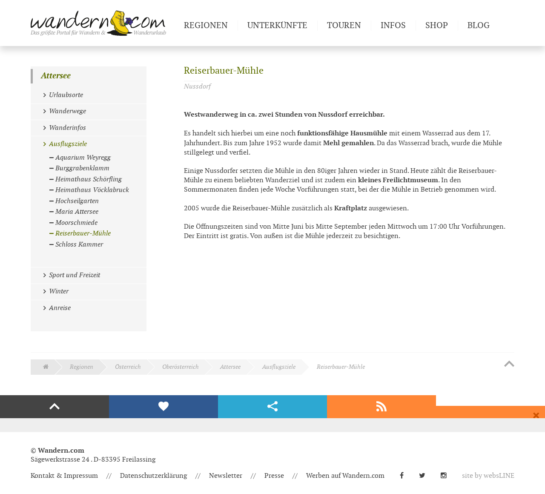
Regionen (81, 366)
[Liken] (163, 406)
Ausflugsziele (278, 366)
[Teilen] (272, 406)
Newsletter (225, 476)
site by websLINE (488, 476)
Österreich (128, 366)
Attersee (56, 76)
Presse (274, 476)
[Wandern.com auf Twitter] (425, 476)
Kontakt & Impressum (64, 476)
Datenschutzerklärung (153, 476)
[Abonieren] (381, 406)
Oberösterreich (180, 366)
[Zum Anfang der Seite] (509, 364)
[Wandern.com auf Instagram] (447, 476)
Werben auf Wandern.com (345, 476)
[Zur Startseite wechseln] (104, 23)
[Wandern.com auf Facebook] (405, 476)
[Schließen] (536, 415)
